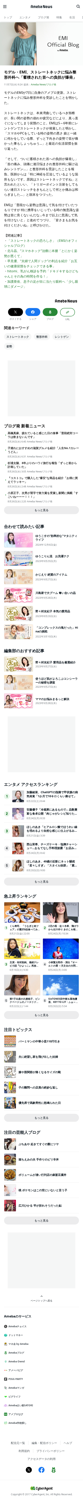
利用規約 (24, 1451)
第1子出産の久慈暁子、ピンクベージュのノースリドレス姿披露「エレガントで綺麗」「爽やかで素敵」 (25, 1003)
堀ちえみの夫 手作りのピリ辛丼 (39, 1159)
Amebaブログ (16, 1352)
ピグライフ (14, 1396)
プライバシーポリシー (50, 1451)
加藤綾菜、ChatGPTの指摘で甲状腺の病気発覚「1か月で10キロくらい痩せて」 (52, 794)
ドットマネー (15, 1335)
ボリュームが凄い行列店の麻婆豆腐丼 (42, 1175)
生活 (72, 17)
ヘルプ (68, 1443)
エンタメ (25, 17)
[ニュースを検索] (78, 6)
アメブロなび (15, 1414)
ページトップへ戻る (41, 1300)
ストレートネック (17, 337)
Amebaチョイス (17, 1326)
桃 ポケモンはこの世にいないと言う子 (43, 1190)
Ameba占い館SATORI (20, 1405)
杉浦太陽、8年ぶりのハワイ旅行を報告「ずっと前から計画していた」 (42, 464)
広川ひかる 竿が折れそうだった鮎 (40, 1205)
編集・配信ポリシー (44, 1443)
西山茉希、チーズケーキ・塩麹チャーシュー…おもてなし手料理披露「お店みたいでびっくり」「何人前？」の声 (52, 848)
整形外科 (42, 337)
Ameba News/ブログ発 (43, 84)
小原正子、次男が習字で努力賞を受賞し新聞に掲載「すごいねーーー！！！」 (43, 494)
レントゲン (62, 337)
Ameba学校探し (17, 1423)
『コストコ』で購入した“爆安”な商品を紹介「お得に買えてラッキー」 (43, 479)
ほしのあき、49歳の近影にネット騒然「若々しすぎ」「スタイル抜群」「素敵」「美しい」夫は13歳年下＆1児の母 (52, 865)
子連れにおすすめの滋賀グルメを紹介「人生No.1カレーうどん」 (43, 449)
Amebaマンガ (16, 1387)
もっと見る (41, 510)
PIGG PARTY (15, 1379)
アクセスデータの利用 (41, 1459)
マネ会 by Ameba (18, 1344)
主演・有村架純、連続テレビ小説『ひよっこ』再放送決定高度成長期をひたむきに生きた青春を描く (24, 967)
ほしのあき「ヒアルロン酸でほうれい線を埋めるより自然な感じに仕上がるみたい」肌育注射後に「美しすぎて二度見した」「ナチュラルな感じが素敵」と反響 (52, 832)
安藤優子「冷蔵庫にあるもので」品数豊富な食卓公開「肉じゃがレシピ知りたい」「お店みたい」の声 (52, 813)
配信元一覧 (18, 1443)
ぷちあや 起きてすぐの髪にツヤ (39, 1144)
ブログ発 (43, 17)
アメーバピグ (15, 1370)
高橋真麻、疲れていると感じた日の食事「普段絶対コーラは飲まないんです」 (43, 434)
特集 (59, 17)
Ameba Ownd (16, 1361)
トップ (8, 17)
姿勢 (9, 346)
